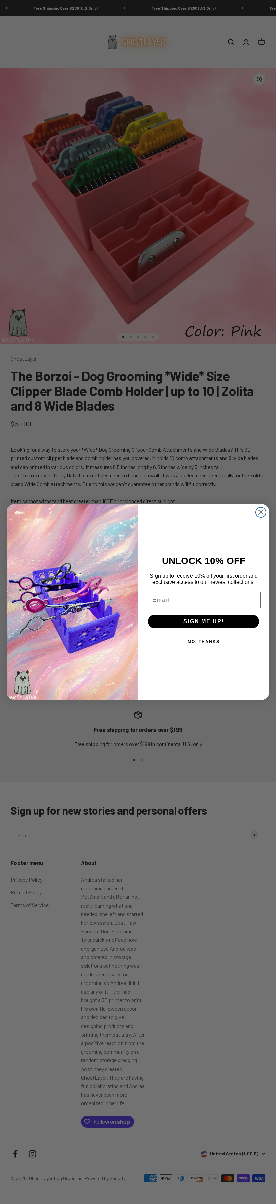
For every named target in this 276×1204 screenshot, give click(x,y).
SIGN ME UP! (203, 621)
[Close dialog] (261, 512)
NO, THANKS (204, 641)
